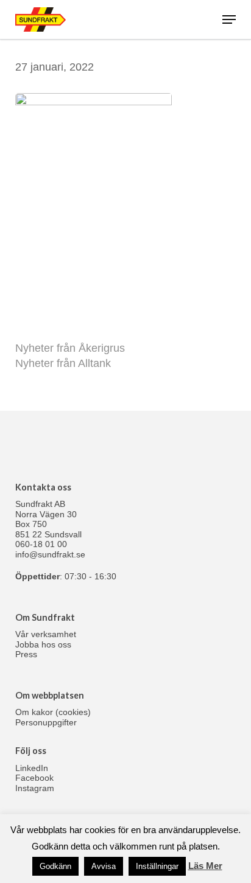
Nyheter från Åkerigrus (70, 348)
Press (26, 654)
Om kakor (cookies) (53, 712)
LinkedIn (31, 768)
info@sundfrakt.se (50, 554)
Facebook (34, 778)
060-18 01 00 (41, 544)
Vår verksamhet (45, 634)
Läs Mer (205, 865)
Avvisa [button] (103, 866)
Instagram (34, 788)
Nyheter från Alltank (63, 363)
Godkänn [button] (55, 866)
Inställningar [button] (157, 866)
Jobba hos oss (43, 644)
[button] (229, 19)
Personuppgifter (46, 722)
